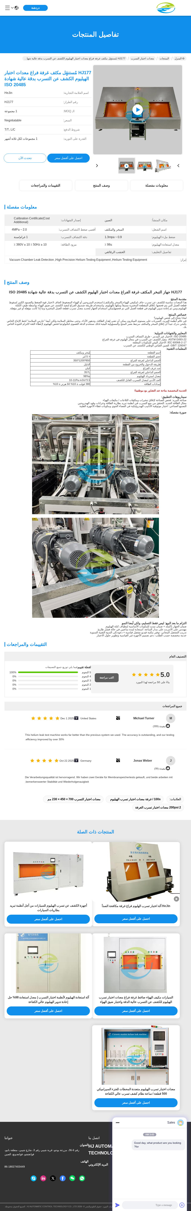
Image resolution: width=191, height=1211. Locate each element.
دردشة (35, 7)
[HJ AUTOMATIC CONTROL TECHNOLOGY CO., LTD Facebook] (62, 1178)
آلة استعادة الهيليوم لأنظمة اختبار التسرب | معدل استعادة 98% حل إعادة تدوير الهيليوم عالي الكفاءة (48, 999)
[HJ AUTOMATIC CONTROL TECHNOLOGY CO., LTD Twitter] (53, 1178)
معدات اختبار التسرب (142, 58)
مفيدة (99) (160, 768)
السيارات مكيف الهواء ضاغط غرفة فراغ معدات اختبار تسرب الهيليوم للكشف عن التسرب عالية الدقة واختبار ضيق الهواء (136, 999)
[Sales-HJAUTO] (33, 1178)
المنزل (178, 58)
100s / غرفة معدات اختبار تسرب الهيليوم (135, 799)
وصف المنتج (101, 185)
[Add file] (182, 1205)
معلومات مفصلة (156, 185)
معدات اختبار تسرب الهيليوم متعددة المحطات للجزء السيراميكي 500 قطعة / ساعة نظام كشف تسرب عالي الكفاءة (136, 1091)
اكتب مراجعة (107, 677)
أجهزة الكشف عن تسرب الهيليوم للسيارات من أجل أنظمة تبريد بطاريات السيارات (48, 908)
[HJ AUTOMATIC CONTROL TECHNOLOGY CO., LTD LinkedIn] (43, 1178)
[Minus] (117, 1122)
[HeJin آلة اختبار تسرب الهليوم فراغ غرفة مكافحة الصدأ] (136, 871)
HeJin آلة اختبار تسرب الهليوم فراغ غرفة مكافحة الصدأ (136, 906)
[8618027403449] (82, 1178)
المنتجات (164, 58)
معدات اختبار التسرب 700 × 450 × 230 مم (74, 799)
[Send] (117, 1205)
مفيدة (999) (159, 726)
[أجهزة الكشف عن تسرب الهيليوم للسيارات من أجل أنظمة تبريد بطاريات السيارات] (48, 871)
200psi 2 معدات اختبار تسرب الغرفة (158, 807)
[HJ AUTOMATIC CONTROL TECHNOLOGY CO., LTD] (166, 7)
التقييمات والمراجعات (45, 185)
